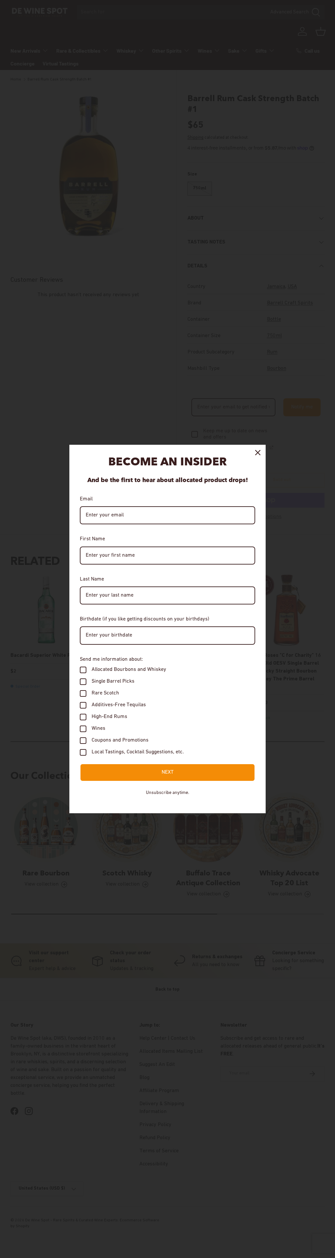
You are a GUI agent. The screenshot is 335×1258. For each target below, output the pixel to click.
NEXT (168, 772)
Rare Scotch (105, 693)
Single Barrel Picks (113, 681)
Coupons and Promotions (120, 740)
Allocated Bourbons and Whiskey (129, 669)
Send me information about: (111, 659)
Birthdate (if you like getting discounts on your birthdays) (144, 619)
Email (86, 499)
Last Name (92, 579)
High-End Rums (109, 716)
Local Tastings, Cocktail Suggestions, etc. (138, 752)
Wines (98, 728)
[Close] (258, 452)
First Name (92, 539)
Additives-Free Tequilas (119, 705)
